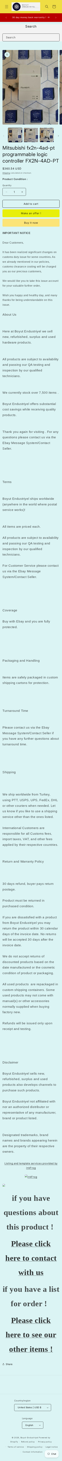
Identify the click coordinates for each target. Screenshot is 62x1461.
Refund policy (28, 1442)
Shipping (6, 173)
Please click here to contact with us (31, 1258)
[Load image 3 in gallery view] (47, 135)
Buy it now (31, 222)
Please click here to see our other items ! (31, 1334)
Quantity (6, 185)
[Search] (55, 37)
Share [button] (9, 1364)
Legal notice (52, 1447)
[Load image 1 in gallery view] (15, 135)
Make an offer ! (31, 213)
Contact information (32, 1452)
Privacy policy (45, 1442)
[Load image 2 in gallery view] (31, 135)
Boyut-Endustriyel (29, 1437)
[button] (6, 6)
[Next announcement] (56, 17)
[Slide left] (3, 135)
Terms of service (16, 1447)
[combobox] (31, 37)
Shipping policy (34, 1447)
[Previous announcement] (6, 17)
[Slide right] (58, 135)
